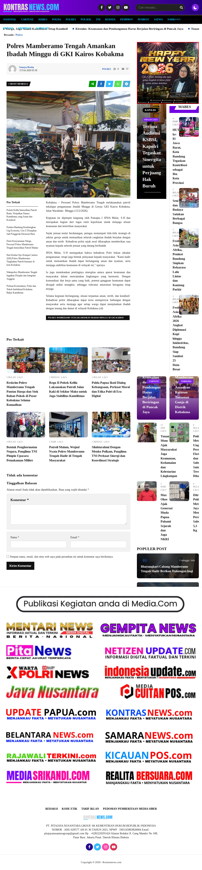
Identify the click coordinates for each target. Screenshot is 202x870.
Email (74, 537)
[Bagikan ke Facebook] (101, 84)
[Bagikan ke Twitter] (110, 84)
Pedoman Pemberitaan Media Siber (130, 808)
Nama (14, 537)
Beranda (9, 34)
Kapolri (42, 28)
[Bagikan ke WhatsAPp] (118, 84)
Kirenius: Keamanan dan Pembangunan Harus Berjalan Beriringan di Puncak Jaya (63, 28)
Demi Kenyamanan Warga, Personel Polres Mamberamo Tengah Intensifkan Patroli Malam (22, 244)
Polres (71, 19)
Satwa (158, 19)
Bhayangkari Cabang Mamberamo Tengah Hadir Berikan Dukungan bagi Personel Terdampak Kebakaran (167, 571)
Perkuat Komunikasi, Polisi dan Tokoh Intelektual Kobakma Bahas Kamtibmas (21, 289)
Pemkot (143, 19)
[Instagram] (117, 7)
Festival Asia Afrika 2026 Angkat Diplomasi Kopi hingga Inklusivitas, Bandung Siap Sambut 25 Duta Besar (181, 338)
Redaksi (51, 808)
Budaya (110, 19)
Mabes (42, 19)
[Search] (181, 7)
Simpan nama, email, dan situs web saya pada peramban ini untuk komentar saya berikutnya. (61, 556)
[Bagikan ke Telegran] (126, 84)
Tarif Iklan (90, 808)
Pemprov (126, 19)
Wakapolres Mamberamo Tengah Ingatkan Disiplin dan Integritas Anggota (22, 275)
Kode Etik (69, 808)
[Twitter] (109, 7)
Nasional (9, 19)
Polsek (86, 19)
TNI (98, 19)
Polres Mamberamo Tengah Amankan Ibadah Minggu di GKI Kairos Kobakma (86, 318)
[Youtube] (125, 7)
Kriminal (25, 28)
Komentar (19, 500)
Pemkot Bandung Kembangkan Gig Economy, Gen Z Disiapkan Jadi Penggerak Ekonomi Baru (21, 230)
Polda (56, 19)
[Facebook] (101, 7)
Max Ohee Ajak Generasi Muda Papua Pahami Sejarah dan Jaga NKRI (166, 517)
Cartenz (27, 19)
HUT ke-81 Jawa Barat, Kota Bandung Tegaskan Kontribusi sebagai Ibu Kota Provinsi (180, 156)
